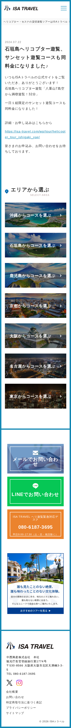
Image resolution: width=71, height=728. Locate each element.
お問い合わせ (15, 697)
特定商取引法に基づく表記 (24, 702)
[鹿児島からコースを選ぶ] (35, 286)
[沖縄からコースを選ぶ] (35, 226)
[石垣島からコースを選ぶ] (35, 256)
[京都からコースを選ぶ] (35, 316)
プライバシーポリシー (21, 707)
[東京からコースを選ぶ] (35, 407)
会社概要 (12, 691)
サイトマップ (15, 713)
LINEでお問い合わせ (35, 494)
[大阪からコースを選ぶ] (35, 347)
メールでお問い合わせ (36, 462)
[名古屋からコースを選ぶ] (35, 377)
